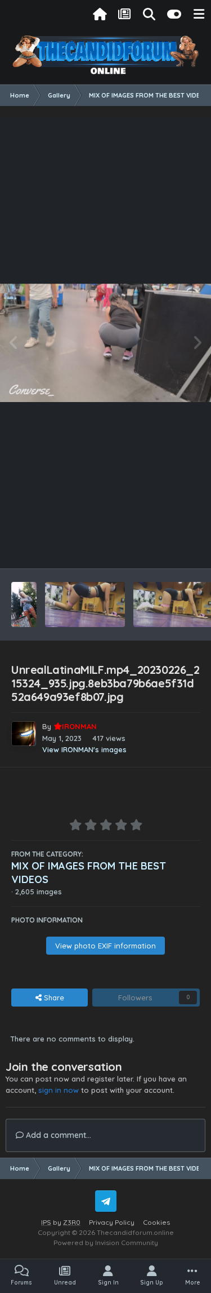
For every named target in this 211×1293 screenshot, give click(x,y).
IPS (46, 1222)
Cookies (156, 1222)
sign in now (58, 1090)
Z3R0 (71, 1222)
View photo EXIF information (105, 945)
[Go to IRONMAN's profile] (23, 733)
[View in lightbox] (105, 343)
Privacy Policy (111, 1222)
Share (53, 997)
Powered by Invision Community (105, 1242)
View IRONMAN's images (84, 749)
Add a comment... (57, 1135)
